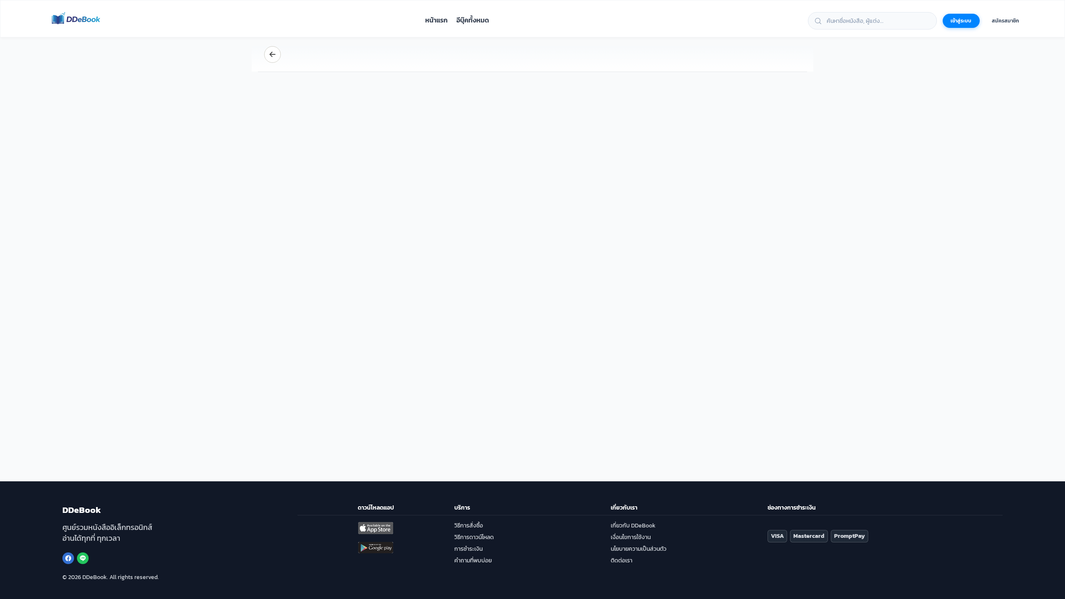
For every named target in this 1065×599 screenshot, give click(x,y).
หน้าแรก (436, 20)
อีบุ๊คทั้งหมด (472, 20)
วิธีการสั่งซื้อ (468, 525)
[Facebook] (68, 558)
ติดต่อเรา (621, 560)
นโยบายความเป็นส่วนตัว (638, 549)
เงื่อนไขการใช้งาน (631, 537)
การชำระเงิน (468, 549)
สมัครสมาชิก (1005, 21)
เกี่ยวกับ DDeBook (633, 525)
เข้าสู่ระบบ (961, 21)
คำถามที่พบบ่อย (473, 560)
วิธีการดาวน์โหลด (474, 537)
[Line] (83, 558)
